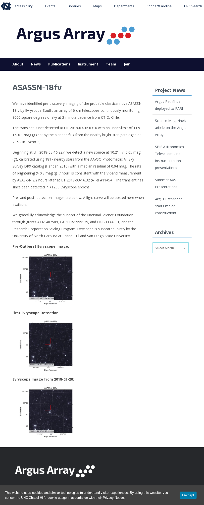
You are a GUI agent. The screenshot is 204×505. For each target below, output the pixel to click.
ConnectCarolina (159, 6)
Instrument (88, 64)
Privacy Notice (113, 498)
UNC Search (193, 6)
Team (111, 64)
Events (50, 6)
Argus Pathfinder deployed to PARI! (169, 105)
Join (127, 64)
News (36, 64)
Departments (124, 6)
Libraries (74, 6)
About (17, 64)
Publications (59, 64)
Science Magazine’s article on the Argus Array (170, 127)
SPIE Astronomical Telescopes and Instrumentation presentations (170, 157)
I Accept (188, 495)
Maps (97, 6)
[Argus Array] (76, 34)
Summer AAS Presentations (166, 183)
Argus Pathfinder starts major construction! (168, 206)
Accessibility (23, 6)
